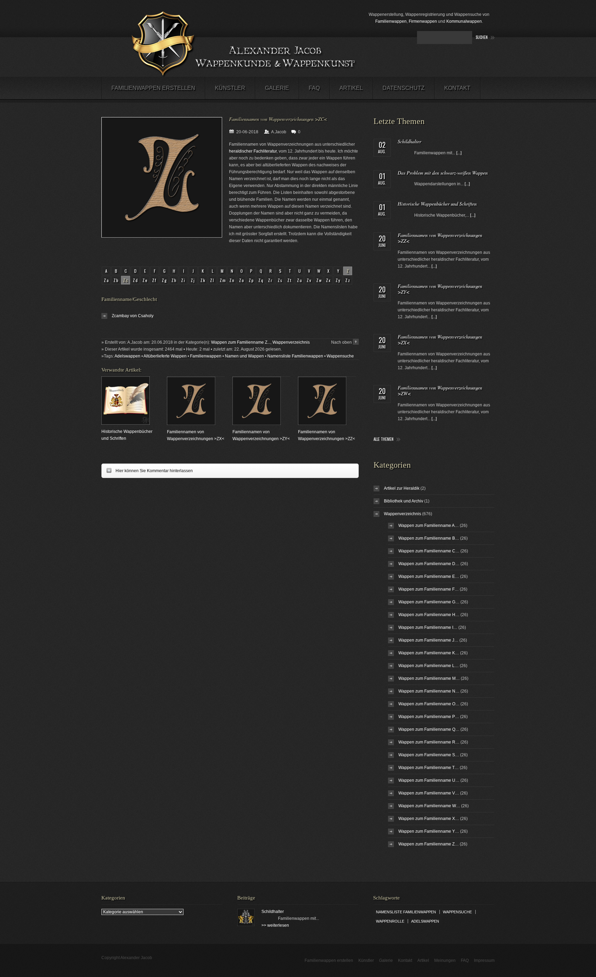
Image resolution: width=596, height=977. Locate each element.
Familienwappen (391, 21)
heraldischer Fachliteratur (253, 151)
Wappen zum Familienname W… (429, 805)
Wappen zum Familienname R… (428, 742)
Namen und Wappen (244, 356)
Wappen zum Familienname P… (428, 716)
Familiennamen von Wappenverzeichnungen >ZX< (440, 339)
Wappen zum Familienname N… (428, 691)
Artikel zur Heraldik (401, 488)
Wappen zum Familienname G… (428, 602)
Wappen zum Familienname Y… (428, 831)
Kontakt (457, 88)
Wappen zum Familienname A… (428, 525)
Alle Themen (384, 439)
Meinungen (445, 960)
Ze (145, 280)
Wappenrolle (390, 921)
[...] (458, 152)
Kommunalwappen (464, 21)
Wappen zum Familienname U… (428, 780)
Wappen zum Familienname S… (428, 754)
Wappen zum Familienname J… (428, 640)
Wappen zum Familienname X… (428, 818)
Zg (165, 280)
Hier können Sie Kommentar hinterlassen (147, 470)
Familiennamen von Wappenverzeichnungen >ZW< (440, 390)
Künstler (230, 88)
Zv (309, 280)
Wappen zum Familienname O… (428, 703)
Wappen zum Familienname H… (428, 614)
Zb (116, 280)
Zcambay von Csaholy (132, 315)
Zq (261, 280)
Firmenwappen (423, 21)
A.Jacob (278, 131)
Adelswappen (127, 356)
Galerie (277, 88)
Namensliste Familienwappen (295, 356)
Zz (348, 280)
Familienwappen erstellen (153, 88)
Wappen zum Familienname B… (428, 538)
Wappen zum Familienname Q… (428, 729)
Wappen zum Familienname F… (428, 589)
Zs (280, 280)
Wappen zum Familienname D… (428, 563)
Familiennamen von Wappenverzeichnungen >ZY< (440, 289)
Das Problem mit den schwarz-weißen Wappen (443, 172)
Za (107, 280)
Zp (252, 280)
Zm (223, 280)
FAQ (314, 88)
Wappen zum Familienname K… (428, 653)
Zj (193, 280)
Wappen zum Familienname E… (428, 576)
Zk (203, 280)
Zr (270, 280)
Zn (232, 280)
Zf (154, 280)
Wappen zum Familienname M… (429, 678)
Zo (242, 280)
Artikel (351, 88)
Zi (183, 280)
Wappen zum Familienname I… (427, 627)
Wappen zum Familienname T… (428, 767)
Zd (136, 280)
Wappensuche (340, 356)
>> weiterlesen (275, 925)
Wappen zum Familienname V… (428, 793)
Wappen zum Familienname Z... (240, 342)
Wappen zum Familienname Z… (428, 844)
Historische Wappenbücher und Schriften (437, 203)
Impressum (484, 960)
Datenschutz (404, 88)
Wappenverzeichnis (291, 342)
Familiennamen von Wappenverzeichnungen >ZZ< (440, 238)
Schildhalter (409, 141)
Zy (338, 280)
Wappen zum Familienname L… (428, 665)
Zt (289, 280)
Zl (212, 280)
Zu (300, 280)
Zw (319, 280)
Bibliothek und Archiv (403, 501)
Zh (174, 280)
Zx (328, 280)
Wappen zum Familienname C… (428, 551)
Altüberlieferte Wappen (165, 356)
